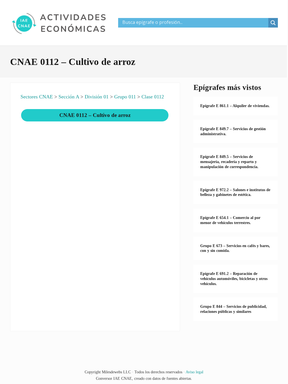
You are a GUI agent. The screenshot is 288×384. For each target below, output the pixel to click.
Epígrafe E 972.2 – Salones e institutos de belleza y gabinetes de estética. (235, 192)
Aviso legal (194, 372)
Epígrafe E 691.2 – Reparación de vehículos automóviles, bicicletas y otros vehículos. (233, 279)
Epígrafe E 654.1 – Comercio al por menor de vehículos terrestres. (230, 220)
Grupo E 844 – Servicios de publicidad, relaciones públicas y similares (233, 309)
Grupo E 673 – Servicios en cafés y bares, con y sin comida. (235, 248)
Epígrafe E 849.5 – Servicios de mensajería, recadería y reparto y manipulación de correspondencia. (229, 162)
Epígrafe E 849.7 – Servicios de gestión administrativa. (233, 131)
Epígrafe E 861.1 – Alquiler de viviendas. (235, 106)
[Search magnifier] (273, 23)
